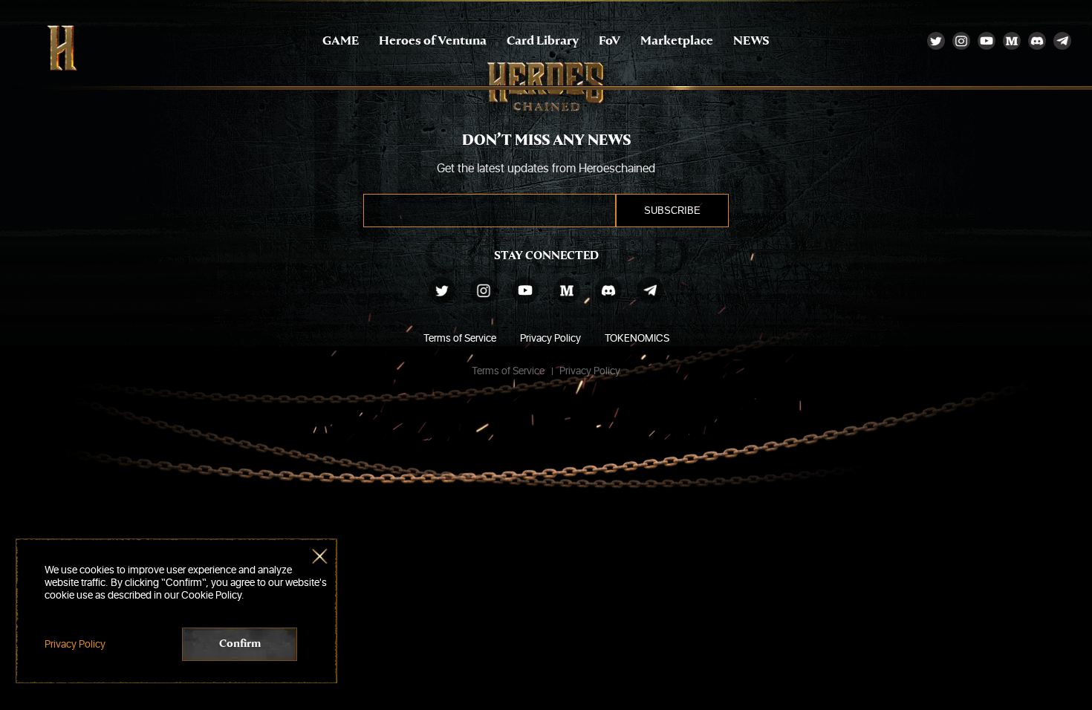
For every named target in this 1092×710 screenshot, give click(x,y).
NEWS (751, 41)
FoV (609, 41)
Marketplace (676, 41)
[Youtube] (986, 41)
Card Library (543, 41)
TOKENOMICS (637, 338)
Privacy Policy (550, 338)
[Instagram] (961, 41)
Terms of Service (459, 338)
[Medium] (1012, 41)
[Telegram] (1062, 41)
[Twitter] (936, 41)
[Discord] (1037, 41)
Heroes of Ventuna (433, 41)
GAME (340, 41)
